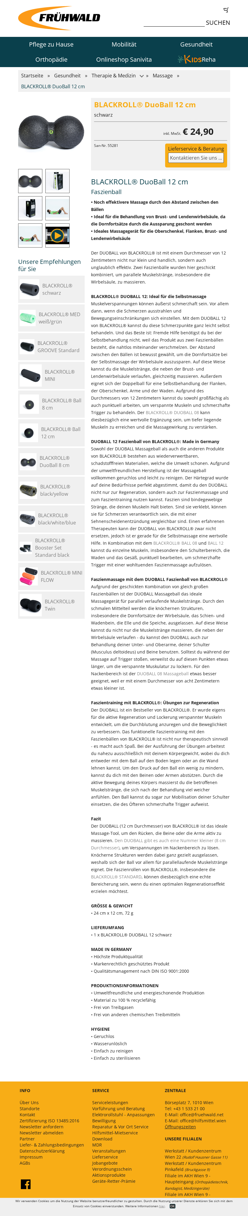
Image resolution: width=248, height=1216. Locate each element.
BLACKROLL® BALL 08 (175, 543)
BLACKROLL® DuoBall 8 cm (55, 462)
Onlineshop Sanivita (124, 59)
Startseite (32, 75)
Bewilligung (104, 1121)
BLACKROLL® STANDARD (116, 877)
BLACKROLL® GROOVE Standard (59, 347)
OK (172, 1206)
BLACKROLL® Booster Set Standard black (52, 547)
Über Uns (29, 1102)
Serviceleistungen (110, 1102)
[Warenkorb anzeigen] (188, 10)
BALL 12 (216, 543)
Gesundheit (196, 44)
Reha (209, 59)
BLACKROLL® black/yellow (55, 490)
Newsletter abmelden (42, 1133)
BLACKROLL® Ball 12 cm (60, 433)
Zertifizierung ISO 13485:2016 (49, 1121)
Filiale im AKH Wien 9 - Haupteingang (196, 1182)
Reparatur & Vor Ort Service (120, 1127)
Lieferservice (105, 1157)
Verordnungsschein (112, 1169)
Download (102, 1139)
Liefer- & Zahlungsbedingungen (52, 1145)
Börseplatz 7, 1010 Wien (189, 1102)
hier (162, 1206)
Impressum (31, 1157)
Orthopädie (51, 59)
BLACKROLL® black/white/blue (57, 519)
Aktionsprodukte (109, 1175)
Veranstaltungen (109, 1151)
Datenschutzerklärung (42, 1151)
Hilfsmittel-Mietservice (115, 1133)
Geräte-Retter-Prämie (113, 1181)
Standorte (30, 1108)
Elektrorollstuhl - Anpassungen (123, 1114)
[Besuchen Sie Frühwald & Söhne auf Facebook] (26, 1184)
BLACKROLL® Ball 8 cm (61, 404)
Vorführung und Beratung (118, 1108)
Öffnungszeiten (180, 1127)
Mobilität (124, 44)
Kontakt (27, 1114)
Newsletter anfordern (42, 1127)
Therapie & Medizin (114, 75)
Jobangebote (105, 1163)
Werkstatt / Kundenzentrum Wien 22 (196, 1154)
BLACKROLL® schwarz (57, 289)
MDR (97, 1145)
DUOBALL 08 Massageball (163, 673)
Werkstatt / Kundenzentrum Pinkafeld (193, 1166)
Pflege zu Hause (51, 44)
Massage (163, 75)
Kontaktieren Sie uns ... (196, 157)
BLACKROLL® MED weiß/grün (59, 318)
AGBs (25, 1163)
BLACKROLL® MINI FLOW (61, 576)
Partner (27, 1139)
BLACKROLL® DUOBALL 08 (172, 412)
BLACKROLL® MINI (60, 375)
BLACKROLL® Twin (60, 605)
